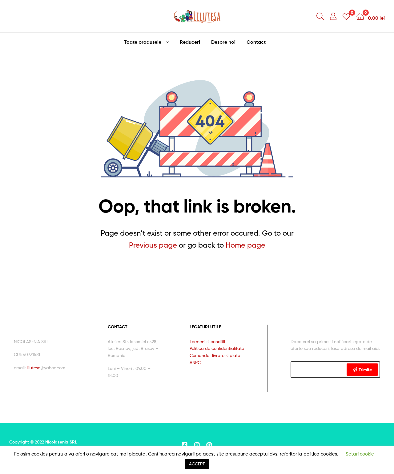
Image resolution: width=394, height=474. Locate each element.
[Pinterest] (209, 445)
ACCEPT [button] (197, 463)
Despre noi (223, 42)
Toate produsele (142, 42)
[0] (346, 16)
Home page (245, 245)
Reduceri (190, 42)
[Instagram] (197, 445)
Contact (256, 42)
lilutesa (34, 367)
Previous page (153, 245)
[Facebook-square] (185, 445)
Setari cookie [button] (360, 454)
